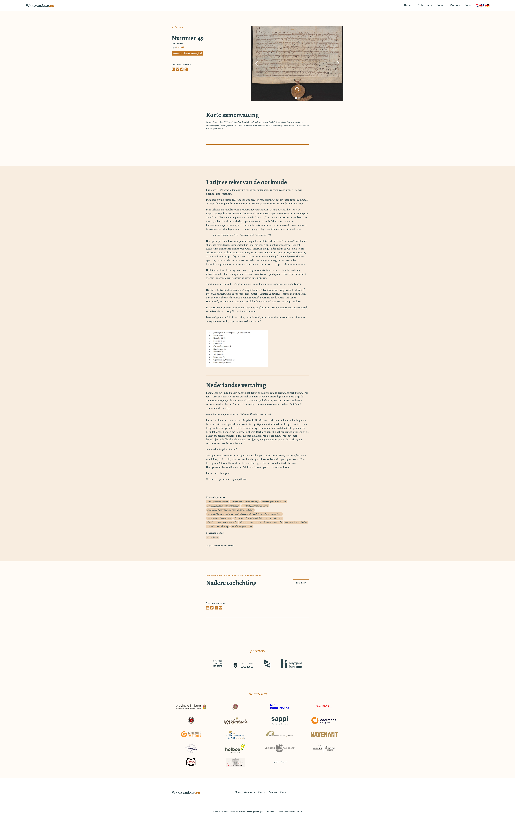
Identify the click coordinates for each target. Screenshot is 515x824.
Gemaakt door (289, 811)
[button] (423, 5)
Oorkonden (249, 792)
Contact (469, 5)
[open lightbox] (297, 63)
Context (441, 5)
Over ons (455, 5)
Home (407, 5)
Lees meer (301, 582)
